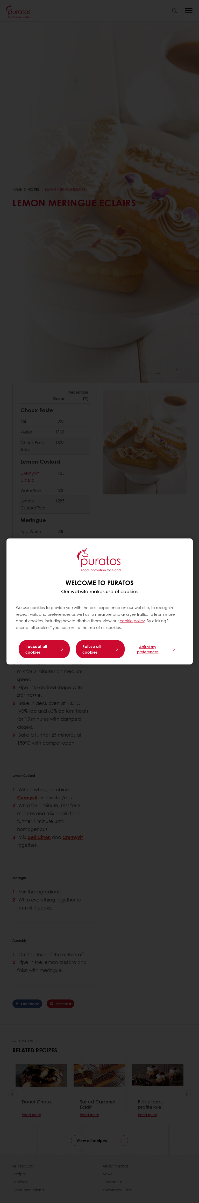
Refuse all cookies (91, 649)
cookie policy (132, 621)
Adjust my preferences (148, 649)
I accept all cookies (36, 649)
